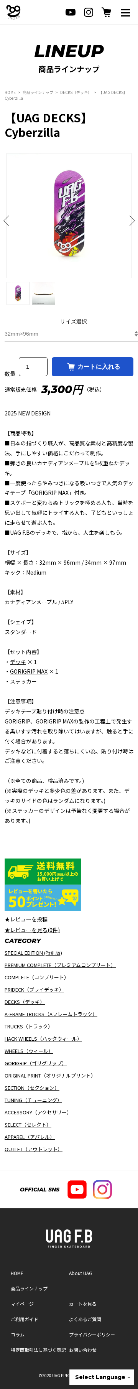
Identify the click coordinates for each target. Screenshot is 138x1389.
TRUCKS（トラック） (29, 1026)
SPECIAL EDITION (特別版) (33, 952)
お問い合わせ (83, 1349)
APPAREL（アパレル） (30, 1136)
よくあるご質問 (85, 1319)
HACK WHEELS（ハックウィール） (43, 1038)
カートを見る (83, 1303)
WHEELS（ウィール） (29, 1051)
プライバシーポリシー (92, 1334)
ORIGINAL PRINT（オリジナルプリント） (50, 1075)
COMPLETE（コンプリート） (37, 977)
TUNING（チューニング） (33, 1100)
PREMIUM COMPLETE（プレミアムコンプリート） (60, 965)
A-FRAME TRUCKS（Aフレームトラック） (51, 1014)
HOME (10, 92)
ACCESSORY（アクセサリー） (38, 1112)
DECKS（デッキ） (76, 92)
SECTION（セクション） (32, 1087)
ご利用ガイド (24, 1319)
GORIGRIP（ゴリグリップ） (36, 1063)
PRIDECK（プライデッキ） (34, 989)
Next (129, 221)
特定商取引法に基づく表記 (38, 1349)
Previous (8, 221)
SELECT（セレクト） (28, 1124)
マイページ (22, 1303)
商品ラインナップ (38, 92)
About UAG (80, 1273)
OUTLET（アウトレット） (33, 1149)
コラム (18, 1334)
